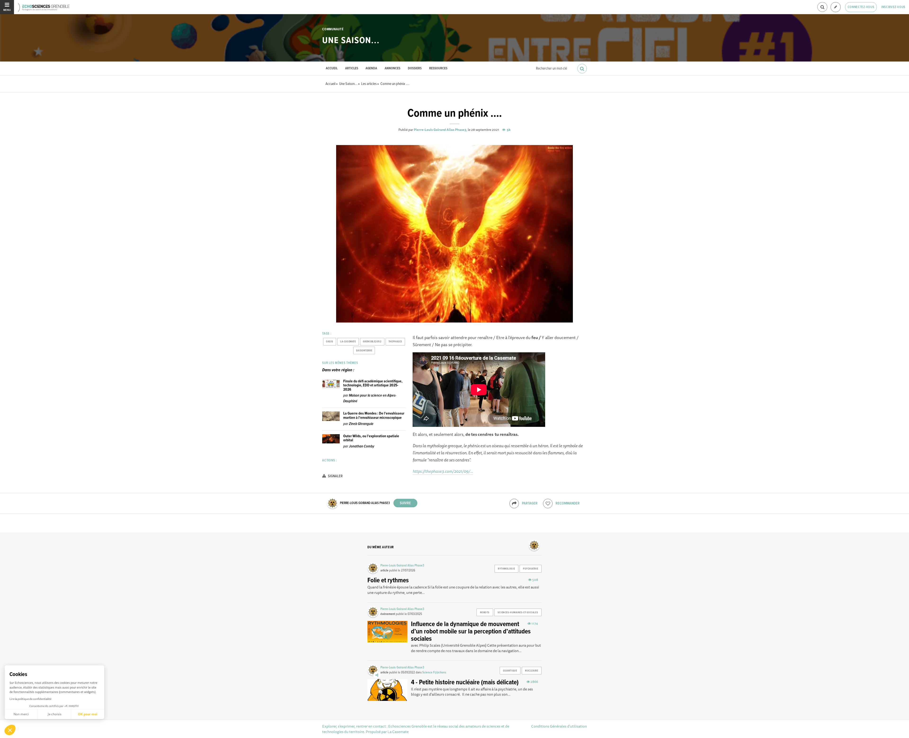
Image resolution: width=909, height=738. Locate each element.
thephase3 (395, 341)
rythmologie (506, 568)
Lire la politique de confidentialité (30, 699)
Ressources (438, 68)
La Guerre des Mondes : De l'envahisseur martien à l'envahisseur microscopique (373, 415)
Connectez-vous (861, 7)
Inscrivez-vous (893, 7)
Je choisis (54, 714)
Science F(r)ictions (434, 672)
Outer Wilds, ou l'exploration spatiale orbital (371, 438)
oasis (329, 341)
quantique (510, 670)
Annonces (392, 68)
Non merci (21, 714)
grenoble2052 (372, 341)
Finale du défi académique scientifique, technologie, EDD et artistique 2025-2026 (372, 385)
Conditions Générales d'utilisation (559, 726)
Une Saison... (351, 41)
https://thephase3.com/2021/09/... (443, 471)
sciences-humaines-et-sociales (518, 612)
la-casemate (348, 341)
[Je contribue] (836, 7)
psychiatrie (530, 568)
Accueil (332, 68)
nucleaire (531, 670)
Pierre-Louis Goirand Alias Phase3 (440, 129)
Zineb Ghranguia (361, 423)
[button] (10, 730)
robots (485, 612)
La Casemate (398, 732)
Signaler (335, 476)
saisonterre (364, 350)
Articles (351, 68)
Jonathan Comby (361, 446)
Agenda (371, 68)
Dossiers (415, 68)
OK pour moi (87, 714)
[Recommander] (548, 503)
